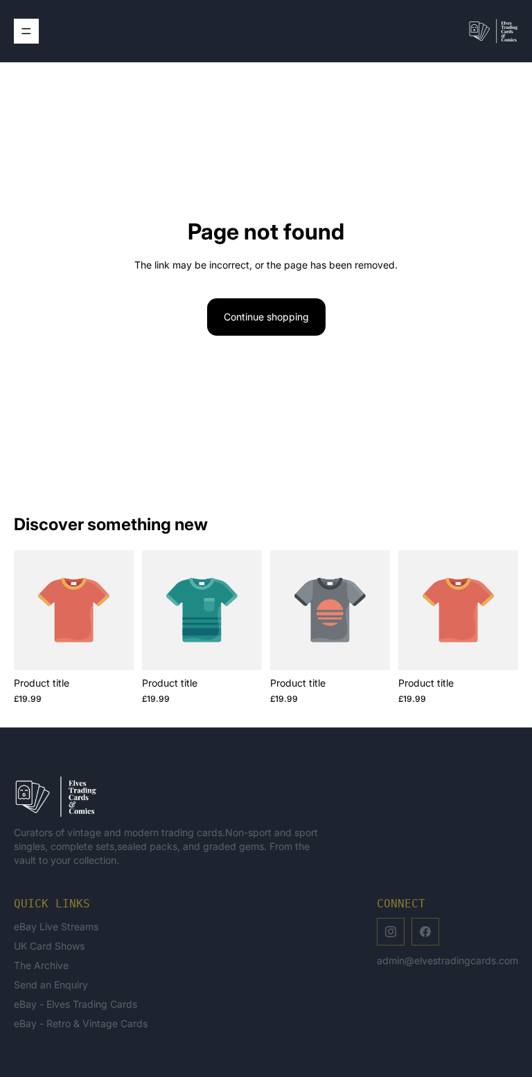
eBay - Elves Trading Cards (75, 1004)
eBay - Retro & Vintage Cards (81, 1023)
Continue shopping (266, 317)
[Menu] (26, 31)
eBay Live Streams (56, 926)
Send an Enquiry (51, 984)
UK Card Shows (49, 946)
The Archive (41, 965)
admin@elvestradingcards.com (447, 960)
